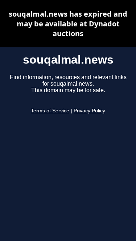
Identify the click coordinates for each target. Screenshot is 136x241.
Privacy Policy (89, 110)
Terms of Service (50, 110)
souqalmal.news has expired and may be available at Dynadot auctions (68, 23)
